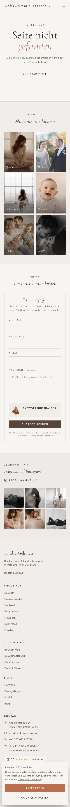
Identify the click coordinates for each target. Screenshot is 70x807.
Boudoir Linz (11, 662)
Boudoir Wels (12, 649)
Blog (7, 703)
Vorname (16, 320)
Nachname (16, 336)
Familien (9, 630)
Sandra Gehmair (27, 6)
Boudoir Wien (12, 668)
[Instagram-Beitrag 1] (14, 498)
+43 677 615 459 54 (20, 739)
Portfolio (9, 684)
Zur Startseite (35, 74)
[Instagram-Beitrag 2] (35, 498)
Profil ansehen (21, 480)
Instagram (16, 573)
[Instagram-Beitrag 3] (56, 498)
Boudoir (9, 592)
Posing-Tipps (12, 691)
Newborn (10, 617)
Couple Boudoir (13, 599)
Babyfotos (10, 623)
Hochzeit (9, 605)
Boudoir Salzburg (14, 655)
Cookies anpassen (35, 797)
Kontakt (8, 697)
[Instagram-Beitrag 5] (35, 519)
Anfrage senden (35, 424)
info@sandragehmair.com (24, 733)
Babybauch (11, 611)
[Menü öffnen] (64, 6)
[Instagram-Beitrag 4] (14, 519)
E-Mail (14, 353)
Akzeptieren (35, 788)
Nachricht (22, 369)
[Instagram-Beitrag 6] (56, 519)
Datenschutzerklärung (30, 779)
